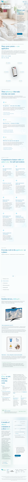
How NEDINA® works (20, 36)
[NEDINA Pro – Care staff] (8, 56)
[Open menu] (26, 1)
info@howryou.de (21, 451)
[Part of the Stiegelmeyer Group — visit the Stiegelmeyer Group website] (12, 471)
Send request (17, 455)
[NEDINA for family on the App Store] (8, 57)
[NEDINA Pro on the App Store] (10, 56)
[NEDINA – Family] (6, 57)
